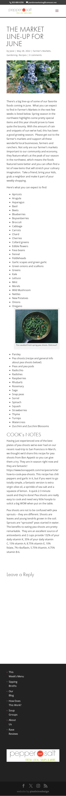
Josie (12, 50)
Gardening (12, 55)
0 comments (35, 55)
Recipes (23, 55)
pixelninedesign (39, 791)
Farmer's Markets (42, 50)
